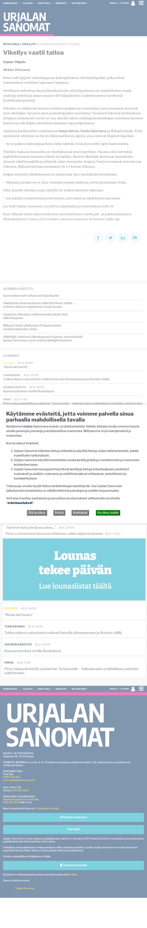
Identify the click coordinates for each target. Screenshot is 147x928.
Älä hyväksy (37, 512)
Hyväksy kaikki (108, 512)
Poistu (59, 512)
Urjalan (27, 426)
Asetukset (80, 512)
